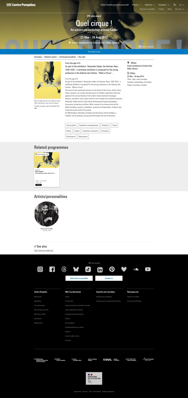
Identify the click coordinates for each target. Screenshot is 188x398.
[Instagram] (40, 270)
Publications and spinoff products (74, 314)
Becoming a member (40, 314)
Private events (69, 301)
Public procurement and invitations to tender (77, 305)
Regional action (38, 323)
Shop (171, 9)
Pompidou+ (163, 5)
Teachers (67, 318)
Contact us (109, 278)
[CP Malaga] (94, 361)
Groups (67, 297)
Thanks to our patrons (133, 297)
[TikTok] (88, 270)
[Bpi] (42, 361)
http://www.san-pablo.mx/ (43, 250)
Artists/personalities (67, 57)
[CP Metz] (78, 361)
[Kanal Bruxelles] (112, 361)
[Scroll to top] (183, 393)
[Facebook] (52, 270)
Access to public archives (72, 336)
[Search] (175, 5)
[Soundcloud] (136, 270)
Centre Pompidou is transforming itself (115, 4)
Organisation (37, 301)
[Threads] (64, 270)
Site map (85, 391)
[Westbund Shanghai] (132, 361)
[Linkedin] (100, 270)
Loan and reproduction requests (74, 310)
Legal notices (78, 391)
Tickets (161, 9)
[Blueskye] (76, 270)
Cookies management (108, 391)
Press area (68, 340)
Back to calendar (148, 46)
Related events (50, 57)
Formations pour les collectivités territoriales (108, 301)
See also (81, 57)
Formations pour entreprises (104, 297)
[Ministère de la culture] (94, 378)
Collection (149, 5)
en (181, 5)
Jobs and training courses (41, 310)
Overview (38, 57)
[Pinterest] (112, 270)
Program (135, 5)
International (37, 318)
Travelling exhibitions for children (74, 327)
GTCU (90, 391)
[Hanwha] (148, 361)
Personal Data (97, 391)
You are (178, 9)
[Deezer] (124, 270)
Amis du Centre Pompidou (134, 301)
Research (67, 331)
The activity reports (39, 305)
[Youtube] (148, 270)
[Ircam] (61, 361)
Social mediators (69, 323)
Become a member (148, 9)
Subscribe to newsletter (79, 278)
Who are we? (37, 297)
